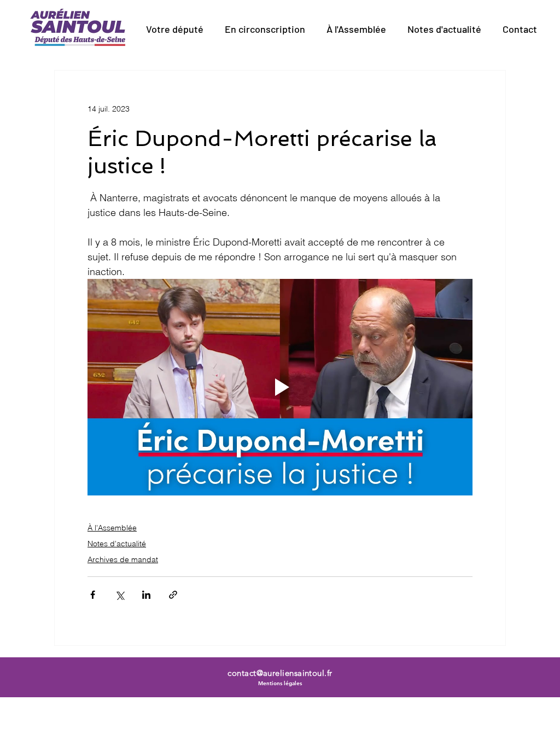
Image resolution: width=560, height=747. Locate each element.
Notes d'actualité (117, 543)
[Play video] (280, 387)
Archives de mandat (123, 559)
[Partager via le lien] (173, 595)
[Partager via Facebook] (93, 595)
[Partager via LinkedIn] (146, 595)
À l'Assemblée (112, 528)
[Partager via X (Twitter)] (119, 595)
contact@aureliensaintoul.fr (280, 673)
